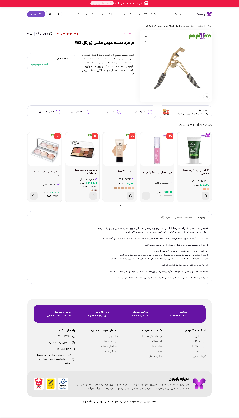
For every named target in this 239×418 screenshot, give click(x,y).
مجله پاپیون (113, 336)
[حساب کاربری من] (50, 14)
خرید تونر (201, 351)
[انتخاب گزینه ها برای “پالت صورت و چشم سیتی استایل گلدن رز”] (93, 196)
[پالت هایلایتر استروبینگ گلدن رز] (44, 149)
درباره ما (158, 351)
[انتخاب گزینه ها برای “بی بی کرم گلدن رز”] (130, 196)
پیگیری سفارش (155, 356)
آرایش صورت (189, 26)
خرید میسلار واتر (198, 346)
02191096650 (64, 336)
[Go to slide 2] (118, 205)
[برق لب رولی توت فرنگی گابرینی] (157, 149)
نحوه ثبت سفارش (110, 341)
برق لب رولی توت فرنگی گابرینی (157, 172)
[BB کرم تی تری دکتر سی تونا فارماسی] (194, 149)
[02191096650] (73, 336)
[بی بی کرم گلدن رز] (119, 149)
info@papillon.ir (64, 349)
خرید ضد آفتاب (199, 341)
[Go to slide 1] (120, 205)
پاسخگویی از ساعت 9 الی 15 (59, 342)
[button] (146, 196)
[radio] (208, 189)
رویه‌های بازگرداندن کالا (152, 336)
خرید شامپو (200, 336)
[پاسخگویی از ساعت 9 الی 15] (73, 342)
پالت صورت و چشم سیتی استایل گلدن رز (85, 171)
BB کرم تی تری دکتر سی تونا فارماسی (196, 172)
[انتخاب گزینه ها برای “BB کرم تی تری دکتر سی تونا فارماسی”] (205, 196)
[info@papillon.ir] (73, 348)
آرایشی (201, 26)
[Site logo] (204, 14)
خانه (210, 26)
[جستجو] (58, 14)
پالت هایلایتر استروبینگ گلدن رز (46, 173)
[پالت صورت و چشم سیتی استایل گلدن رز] (82, 149)
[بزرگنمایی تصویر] (206, 97)
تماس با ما (157, 346)
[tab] (201, 217)
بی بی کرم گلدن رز (126, 170)
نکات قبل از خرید (110, 351)
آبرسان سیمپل (199, 356)
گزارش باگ (157, 341)
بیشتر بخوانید (93, 388)
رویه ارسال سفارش (109, 346)
